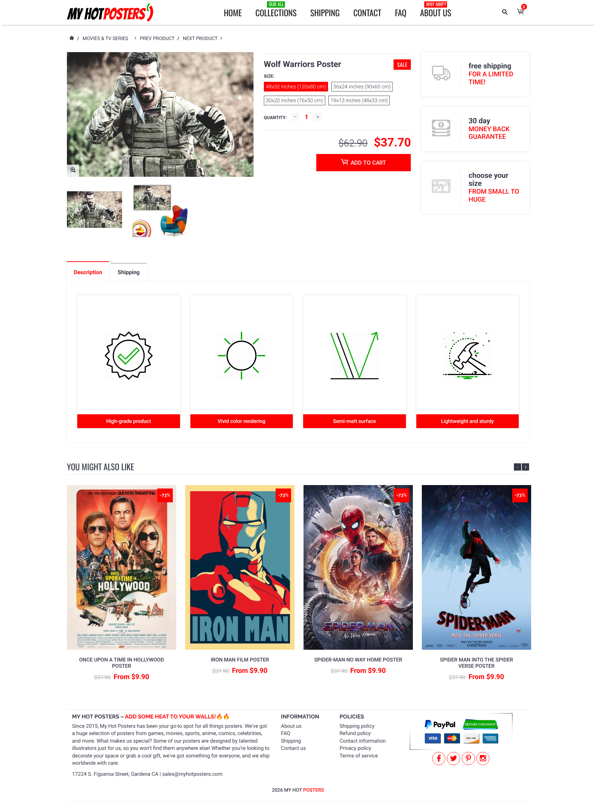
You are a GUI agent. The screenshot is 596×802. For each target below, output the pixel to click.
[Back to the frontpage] (71, 38)
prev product (159, 38)
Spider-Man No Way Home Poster (358, 660)
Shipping (325, 12)
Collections (276, 10)
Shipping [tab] (128, 272)
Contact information (363, 741)
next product (201, 38)
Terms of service (359, 756)
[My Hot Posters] (110, 12)
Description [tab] (88, 272)
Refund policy (355, 733)
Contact (367, 12)
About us (291, 726)
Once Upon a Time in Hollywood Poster (121, 663)
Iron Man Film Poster (240, 660)
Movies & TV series (105, 38)
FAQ (400, 12)
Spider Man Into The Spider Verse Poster (476, 663)
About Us (435, 10)
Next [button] (525, 467)
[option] (94, 209)
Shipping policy (357, 726)
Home (233, 12)
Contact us (293, 748)
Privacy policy (355, 748)
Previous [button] (517, 467)
